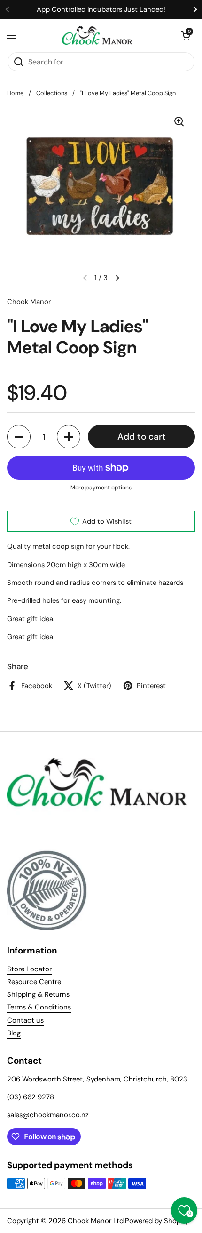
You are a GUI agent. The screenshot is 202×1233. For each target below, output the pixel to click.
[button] (185, 35)
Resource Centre (34, 981)
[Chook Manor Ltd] (98, 35)
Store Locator (29, 969)
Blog (14, 1033)
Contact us (25, 1020)
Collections (51, 93)
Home (15, 93)
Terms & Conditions (39, 1007)
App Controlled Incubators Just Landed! (101, 9)
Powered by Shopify (157, 1220)
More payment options (101, 487)
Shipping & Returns (38, 994)
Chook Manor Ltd (96, 1220)
